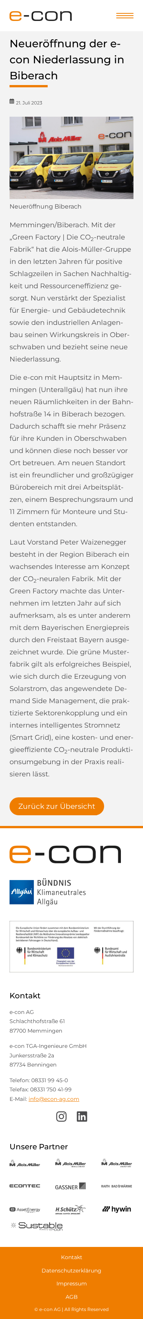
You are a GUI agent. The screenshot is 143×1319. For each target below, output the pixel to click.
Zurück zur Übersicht (56, 806)
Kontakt (71, 1257)
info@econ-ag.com (54, 1099)
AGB (72, 1296)
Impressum (71, 1283)
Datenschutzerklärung (71, 1270)
